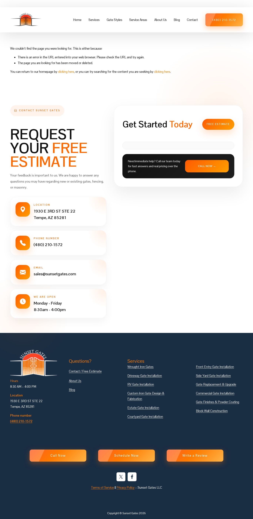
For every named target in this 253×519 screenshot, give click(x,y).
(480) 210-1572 (224, 20)
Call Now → (207, 166)
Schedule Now (126, 456)
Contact (192, 20)
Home (77, 20)
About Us (160, 20)
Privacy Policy (125, 487)
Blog (177, 20)
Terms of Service (102, 487)
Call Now (58, 456)
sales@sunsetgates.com (55, 273)
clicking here (66, 72)
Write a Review (195, 456)
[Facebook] (132, 476)
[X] (120, 476)
